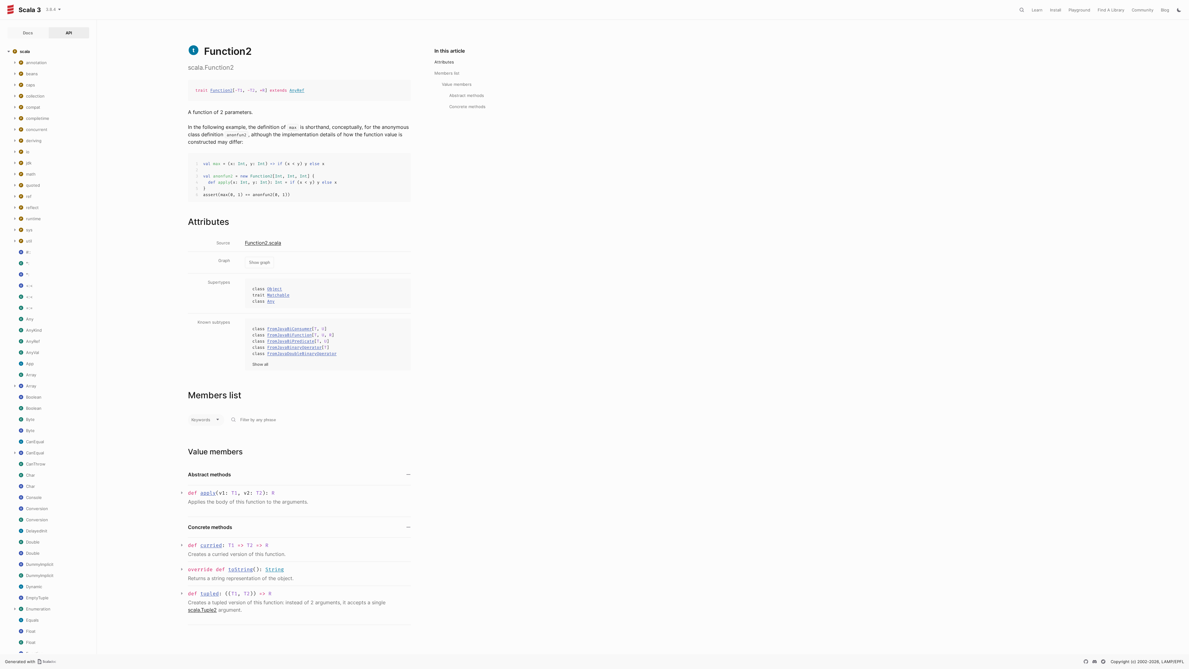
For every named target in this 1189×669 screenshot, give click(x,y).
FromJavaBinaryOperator (294, 347)
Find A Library (1111, 9)
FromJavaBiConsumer (289, 328)
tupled (209, 593)
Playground (1079, 9)
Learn (1037, 9)
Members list (446, 73)
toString (240, 569)
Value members (457, 84)
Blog (1165, 9)
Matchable (278, 295)
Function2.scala (263, 243)
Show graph (259, 262)
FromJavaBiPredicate (290, 341)
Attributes (444, 61)
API (69, 32)
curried (211, 545)
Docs (28, 32)
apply (208, 493)
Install (1055, 9)
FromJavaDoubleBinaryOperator (302, 353)
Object (274, 288)
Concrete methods (467, 106)
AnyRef (297, 90)
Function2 (221, 90)
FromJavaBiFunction (289, 335)
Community (1142, 9)
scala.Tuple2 (202, 610)
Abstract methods (466, 95)
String (274, 569)
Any (271, 301)
